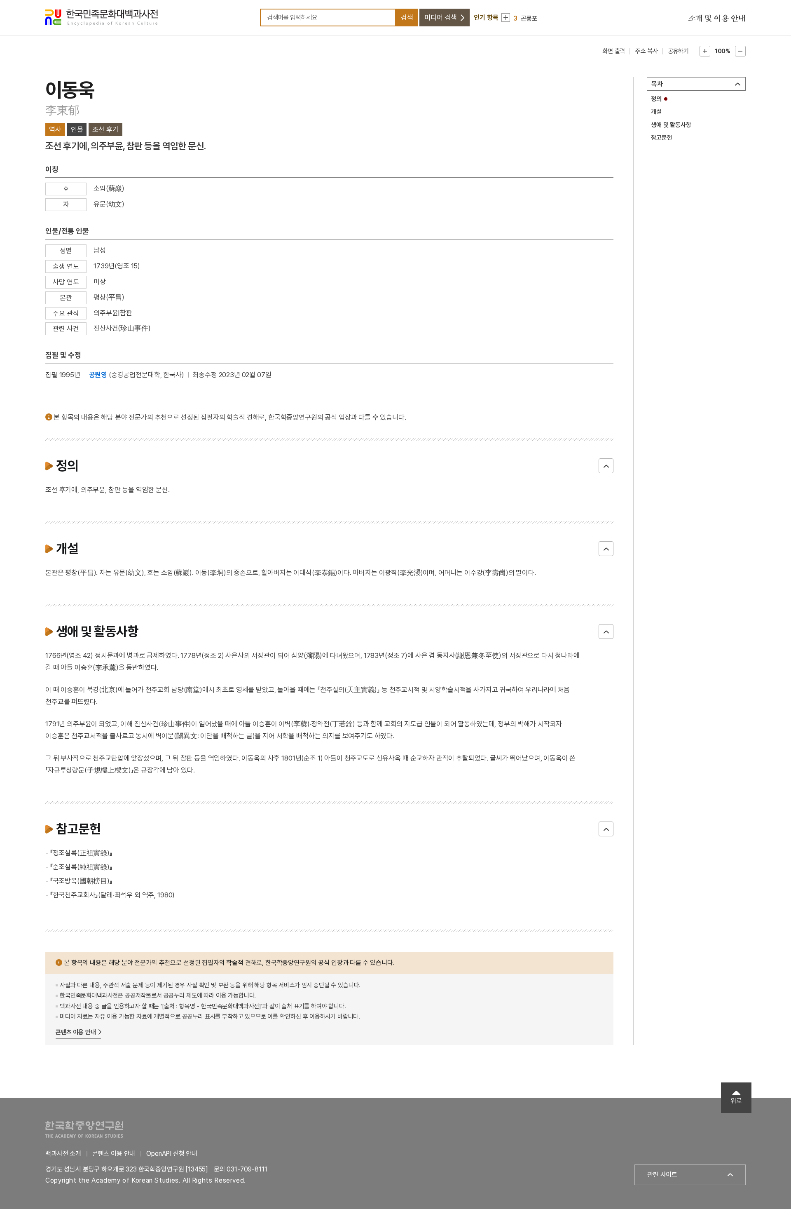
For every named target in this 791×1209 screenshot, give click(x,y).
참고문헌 (661, 137)
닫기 (606, 465)
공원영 (98, 375)
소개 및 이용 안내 (717, 18)
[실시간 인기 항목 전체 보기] (505, 17)
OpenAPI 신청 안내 (171, 1153)
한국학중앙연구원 (84, 1129)
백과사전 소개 (63, 1153)
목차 (657, 84)
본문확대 (705, 51)
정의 (656, 99)
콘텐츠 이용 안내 (76, 1032)
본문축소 (740, 51)
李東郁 (62, 110)
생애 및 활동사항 (671, 125)
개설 (656, 111)
